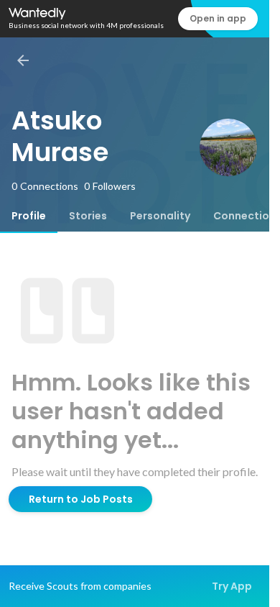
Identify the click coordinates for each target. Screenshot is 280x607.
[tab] (28, 215)
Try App (232, 586)
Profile (28, 216)
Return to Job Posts (81, 499)
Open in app (218, 18)
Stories (88, 216)
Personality (160, 216)
